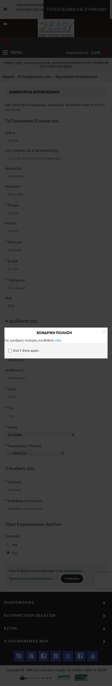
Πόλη (12, 389)
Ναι (14, 544)
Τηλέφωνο (16, 280)
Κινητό (10, 223)
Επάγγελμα (13, 168)
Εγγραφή (12, 536)
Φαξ (8, 298)
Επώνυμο (15, 242)
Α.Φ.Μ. (10, 133)
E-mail (12, 261)
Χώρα (12, 427)
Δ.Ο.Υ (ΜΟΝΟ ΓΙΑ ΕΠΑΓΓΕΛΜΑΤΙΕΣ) (31, 151)
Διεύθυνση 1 (17, 352)
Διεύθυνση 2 (14, 370)
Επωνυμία (12, 186)
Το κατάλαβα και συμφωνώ (77, 9)
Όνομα (13, 205)
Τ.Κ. (11, 408)
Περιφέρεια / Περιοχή (24, 446)
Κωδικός (14, 482)
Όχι (14, 553)
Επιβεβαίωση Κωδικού (25, 501)
